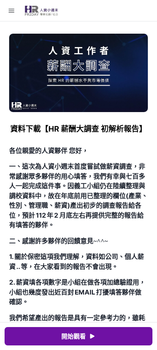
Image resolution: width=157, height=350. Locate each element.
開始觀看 (73, 336)
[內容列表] (11, 10)
